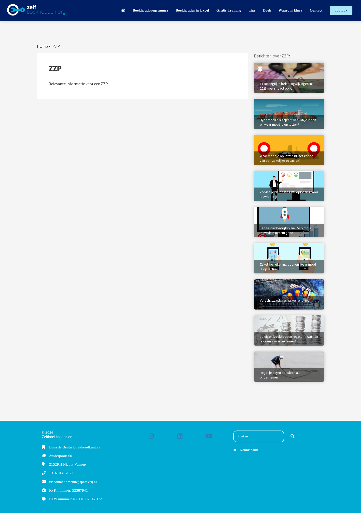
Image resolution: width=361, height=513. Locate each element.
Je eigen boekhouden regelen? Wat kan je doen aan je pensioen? (288, 320)
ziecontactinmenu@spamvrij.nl (73, 482)
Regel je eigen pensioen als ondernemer (287, 353)
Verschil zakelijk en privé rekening (282, 281)
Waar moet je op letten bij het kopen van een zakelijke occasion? (288, 140)
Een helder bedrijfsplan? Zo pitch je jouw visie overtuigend (288, 212)
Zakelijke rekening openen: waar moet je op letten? (288, 248)
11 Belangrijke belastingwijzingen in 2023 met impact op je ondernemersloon (289, 67)
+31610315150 (61, 473)
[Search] (292, 436)
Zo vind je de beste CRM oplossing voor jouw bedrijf (286, 176)
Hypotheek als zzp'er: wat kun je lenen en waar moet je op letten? (288, 103)
